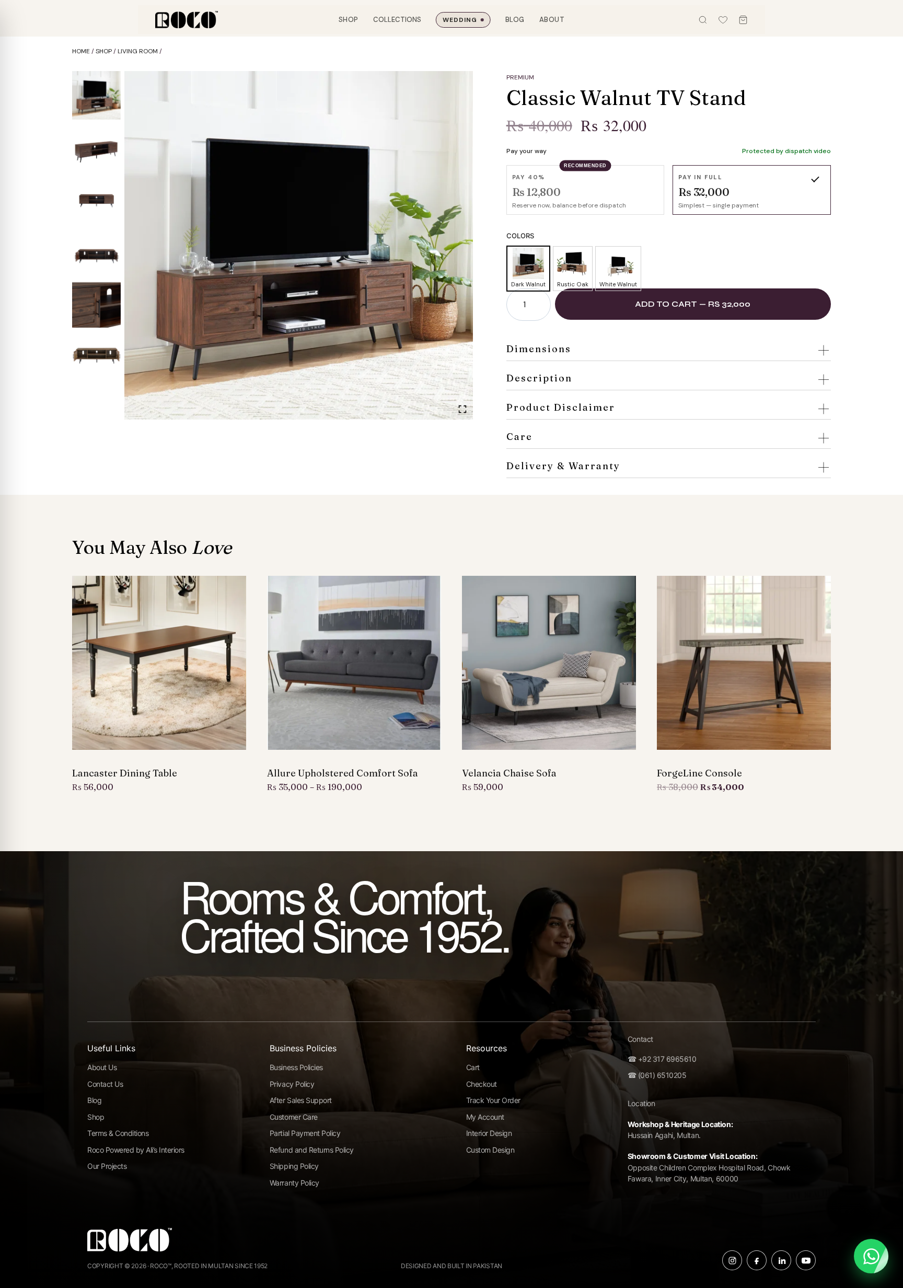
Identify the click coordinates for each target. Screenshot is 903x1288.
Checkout (481, 1084)
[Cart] (743, 20)
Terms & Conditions (117, 1133)
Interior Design (489, 1133)
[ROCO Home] (129, 1243)
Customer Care (294, 1116)
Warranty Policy (294, 1182)
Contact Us (105, 1084)
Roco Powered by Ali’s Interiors (135, 1149)
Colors (520, 235)
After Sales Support (301, 1100)
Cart (473, 1067)
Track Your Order (493, 1100)
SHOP (348, 19)
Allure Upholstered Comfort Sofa (342, 773)
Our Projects (106, 1166)
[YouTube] (806, 1260)
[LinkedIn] (781, 1260)
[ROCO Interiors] (186, 19)
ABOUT (552, 19)
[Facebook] (757, 1260)
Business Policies (296, 1067)
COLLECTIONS (397, 19)
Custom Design (490, 1149)
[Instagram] (732, 1260)
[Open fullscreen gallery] (462, 409)
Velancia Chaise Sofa (509, 773)
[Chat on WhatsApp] (871, 1256)
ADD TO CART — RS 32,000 (692, 304)
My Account (485, 1116)
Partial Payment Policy (305, 1133)
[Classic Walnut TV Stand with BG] (298, 245)
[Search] (703, 20)
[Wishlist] (723, 20)
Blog (94, 1100)
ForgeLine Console (699, 773)
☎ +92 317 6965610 (662, 1058)
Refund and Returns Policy (312, 1149)
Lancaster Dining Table (124, 773)
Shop (95, 1116)
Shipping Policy (294, 1166)
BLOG (515, 19)
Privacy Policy (292, 1084)
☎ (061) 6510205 (657, 1075)
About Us (102, 1067)
